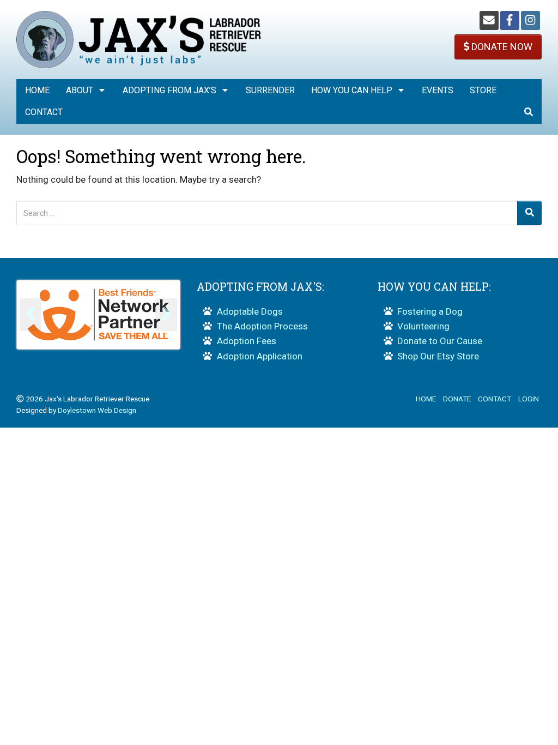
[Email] (489, 20)
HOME (426, 398)
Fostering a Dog (430, 311)
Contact (44, 112)
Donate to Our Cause (439, 340)
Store (483, 90)
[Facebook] (509, 20)
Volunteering (423, 326)
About (79, 90)
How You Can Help (351, 90)
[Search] (529, 213)
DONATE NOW (500, 46)
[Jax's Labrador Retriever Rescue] (139, 38)
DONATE (457, 398)
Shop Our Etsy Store (438, 356)
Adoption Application (259, 356)
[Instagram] (530, 20)
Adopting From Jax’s (169, 90)
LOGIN (528, 398)
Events (437, 90)
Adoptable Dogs (250, 311)
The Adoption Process (262, 326)
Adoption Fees (246, 340)
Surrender (270, 90)
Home (37, 90)
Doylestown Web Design (97, 410)
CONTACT (494, 398)
